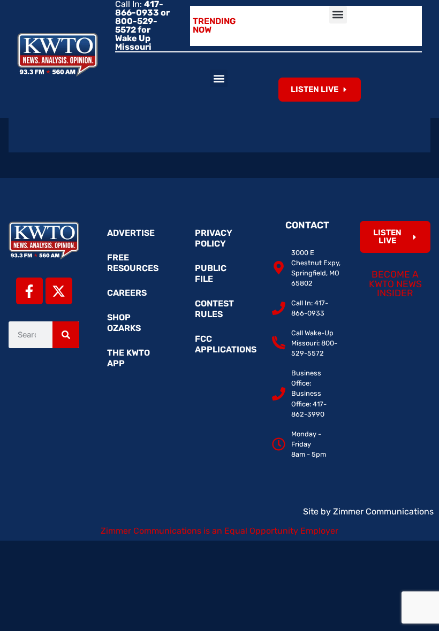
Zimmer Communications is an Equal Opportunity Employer (219, 531)
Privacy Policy (213, 238)
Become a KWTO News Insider (395, 283)
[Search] (65, 334)
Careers (127, 293)
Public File (210, 273)
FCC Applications (225, 344)
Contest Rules (214, 308)
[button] (338, 15)
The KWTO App (128, 358)
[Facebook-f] (29, 291)
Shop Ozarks (124, 322)
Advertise (131, 233)
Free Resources (132, 262)
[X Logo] (59, 291)
